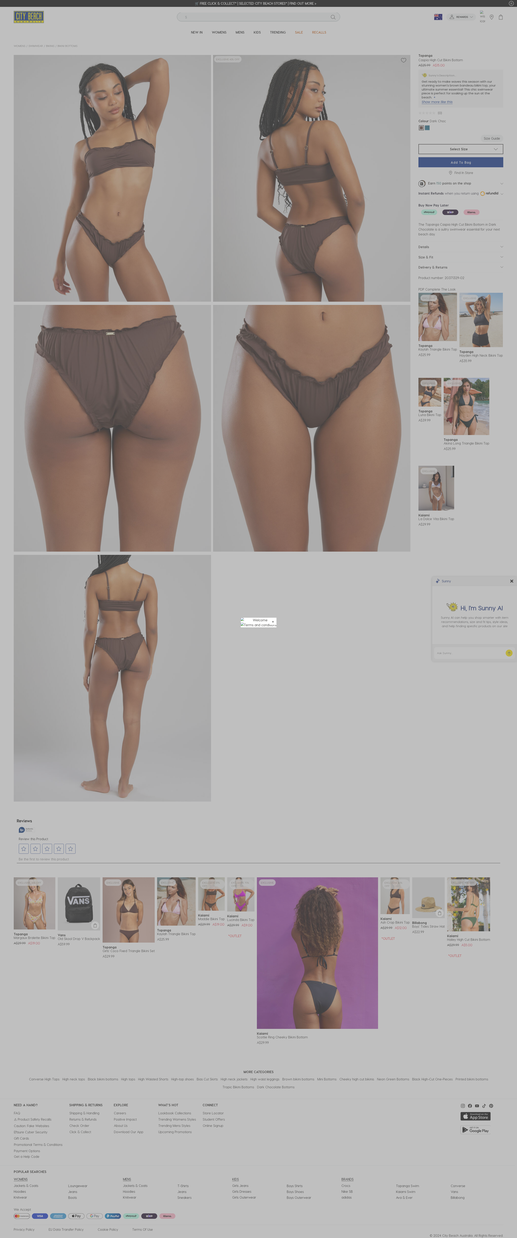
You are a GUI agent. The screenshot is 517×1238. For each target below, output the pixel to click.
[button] (272, 621)
